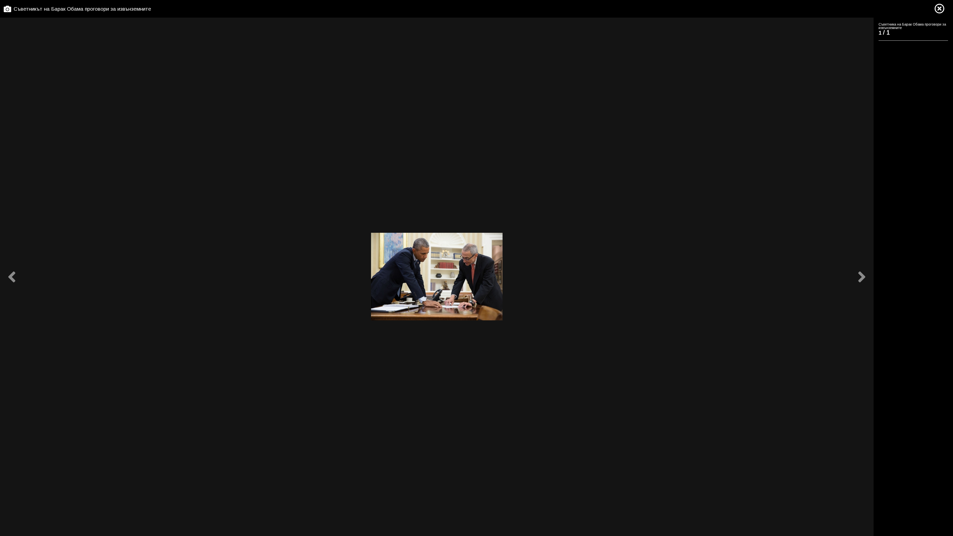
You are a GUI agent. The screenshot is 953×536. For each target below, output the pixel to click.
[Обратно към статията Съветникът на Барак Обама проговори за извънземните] (939, 8)
